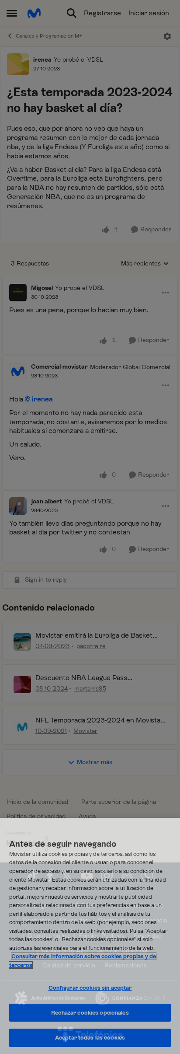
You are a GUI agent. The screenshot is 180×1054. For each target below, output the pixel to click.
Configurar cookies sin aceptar (90, 987)
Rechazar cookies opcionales (90, 1012)
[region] (90, 936)
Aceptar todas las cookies (90, 1037)
